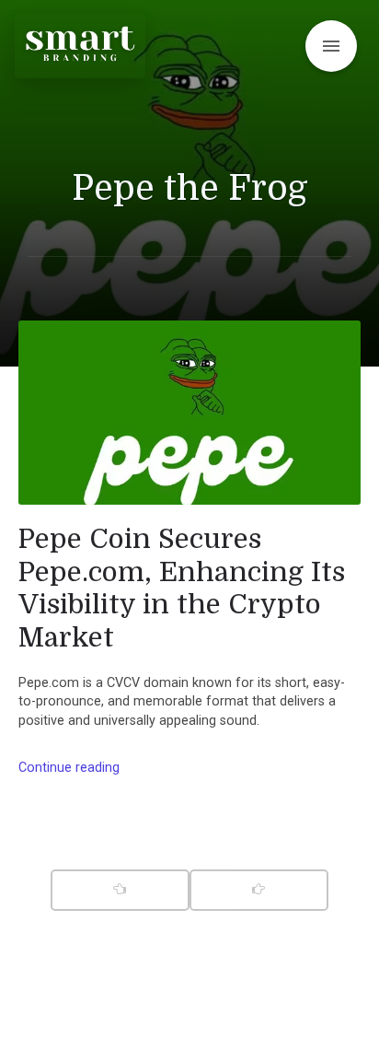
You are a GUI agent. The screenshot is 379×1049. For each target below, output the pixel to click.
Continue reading (69, 767)
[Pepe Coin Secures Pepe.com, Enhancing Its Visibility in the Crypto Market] (189, 413)
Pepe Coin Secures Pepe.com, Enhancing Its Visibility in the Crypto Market (181, 588)
